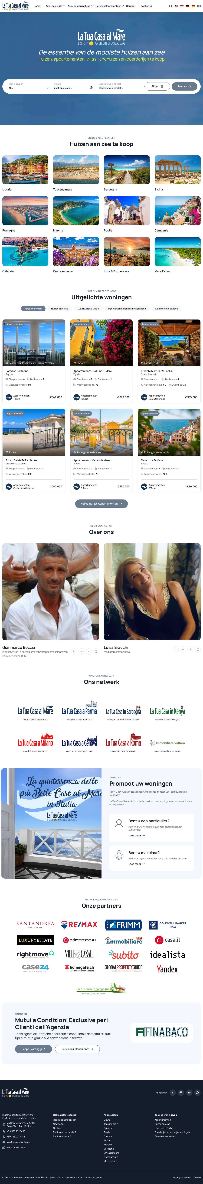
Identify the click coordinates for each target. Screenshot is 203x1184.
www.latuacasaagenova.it (79, 751)
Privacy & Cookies (182, 1177)
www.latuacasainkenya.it (167, 719)
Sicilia (107, 1140)
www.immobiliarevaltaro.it (167, 751)
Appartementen (163, 1119)
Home (37, 6)
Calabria (108, 1136)
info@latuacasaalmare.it (19, 1141)
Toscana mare (111, 1123)
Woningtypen (16, 83)
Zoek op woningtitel (110, 83)
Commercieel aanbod (165, 1136)
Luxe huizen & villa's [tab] (88, 308)
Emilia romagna (111, 1152)
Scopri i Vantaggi (32, 1049)
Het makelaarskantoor (108, 6)
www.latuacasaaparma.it (79, 719)
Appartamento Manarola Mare (91, 462)
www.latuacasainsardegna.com (123, 719)
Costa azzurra (111, 1156)
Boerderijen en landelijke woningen (172, 1132)
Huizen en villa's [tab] (59, 308)
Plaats (57, 83)
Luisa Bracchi (116, 647)
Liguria (107, 1119)
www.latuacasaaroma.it (123, 751)
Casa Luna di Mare (152, 462)
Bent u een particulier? (64, 1132)
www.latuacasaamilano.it (35, 751)
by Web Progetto (93, 1177)
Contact (130, 6)
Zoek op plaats (54, 6)
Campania (109, 1128)
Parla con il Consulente (75, 1049)
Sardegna (109, 1148)
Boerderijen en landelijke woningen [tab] (127, 308)
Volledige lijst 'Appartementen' (99, 503)
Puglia (107, 1132)
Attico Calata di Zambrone (21, 462)
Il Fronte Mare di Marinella (156, 373)
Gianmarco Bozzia (18, 647)
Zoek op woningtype (78, 6)
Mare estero (110, 1161)
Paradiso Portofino (17, 373)
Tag (81, 1177)
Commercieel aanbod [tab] (166, 308)
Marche (108, 1144)
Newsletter (58, 1123)
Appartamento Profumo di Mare (92, 373)
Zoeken (145, 6)
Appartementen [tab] (33, 308)
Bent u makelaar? (62, 1136)
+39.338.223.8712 (16, 1136)
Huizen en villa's (162, 1123)
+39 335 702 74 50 (16, 1147)
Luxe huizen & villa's (164, 1128)
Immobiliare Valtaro (25, 1177)
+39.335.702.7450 (16, 1131)
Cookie (197, 1177)
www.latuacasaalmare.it (35, 719)
